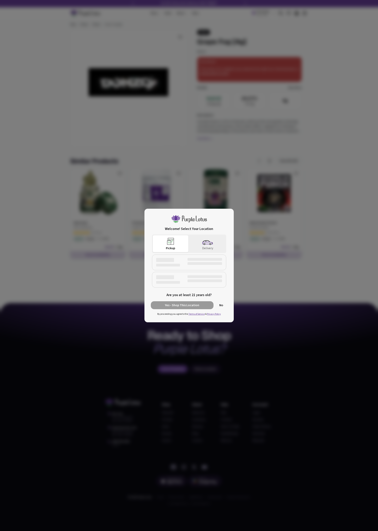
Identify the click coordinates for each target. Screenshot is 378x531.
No (221, 305)
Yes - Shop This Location (182, 305)
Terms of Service (197, 314)
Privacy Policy (214, 314)
